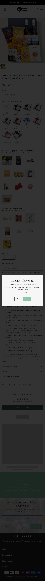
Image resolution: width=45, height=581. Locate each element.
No (18, 299)
